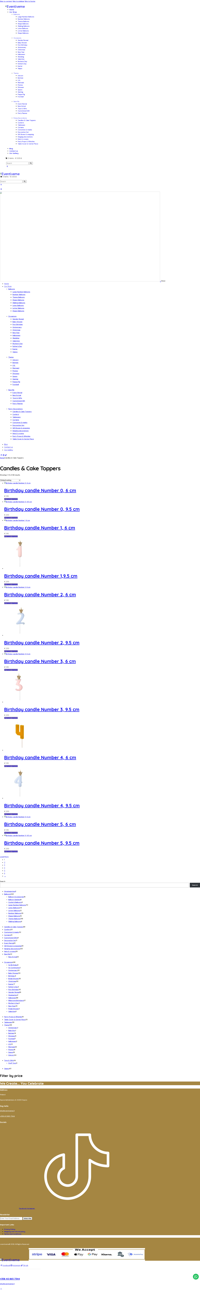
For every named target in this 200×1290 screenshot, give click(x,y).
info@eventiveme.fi (7, 1111)
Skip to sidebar (18, 1)
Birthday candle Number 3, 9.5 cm (41, 709)
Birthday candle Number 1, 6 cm (39, 528)
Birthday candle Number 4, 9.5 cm (42, 805)
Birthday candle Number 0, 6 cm (40, 490)
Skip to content (6, 1)
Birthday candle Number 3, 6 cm (40, 661)
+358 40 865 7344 (7, 1116)
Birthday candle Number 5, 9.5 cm (41, 843)
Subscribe (27, 1218)
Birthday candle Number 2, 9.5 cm (41, 642)
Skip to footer (30, 1)
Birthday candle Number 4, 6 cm (40, 757)
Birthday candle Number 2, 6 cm (40, 594)
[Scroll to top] (1, 1288)
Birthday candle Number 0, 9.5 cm (42, 509)
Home (2, 458)
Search (2, 881)
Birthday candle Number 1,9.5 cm (40, 576)
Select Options (12, 499)
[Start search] (31, 163)
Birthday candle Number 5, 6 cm (40, 824)
